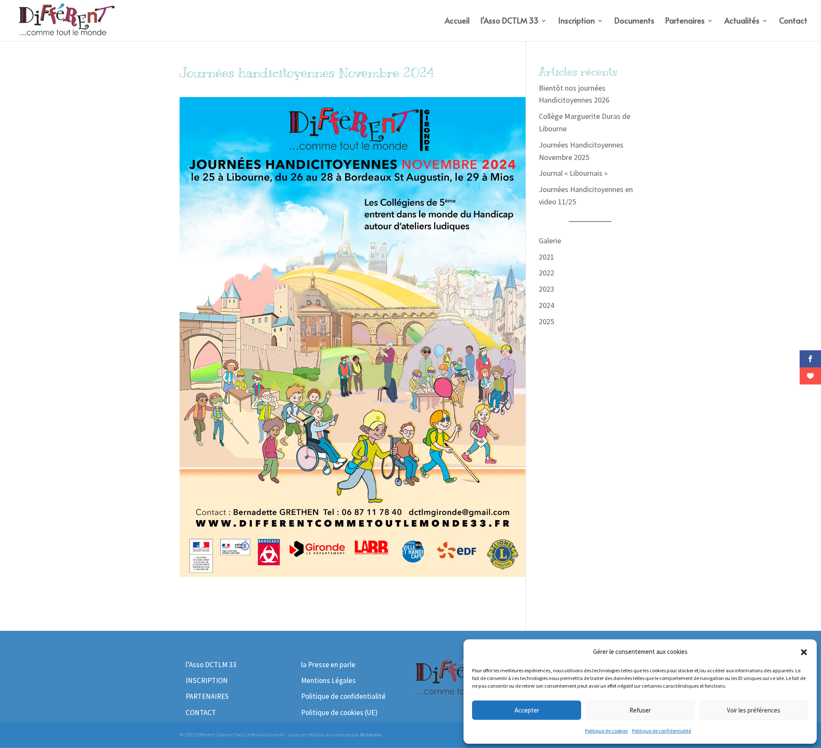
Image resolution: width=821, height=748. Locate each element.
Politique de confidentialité (661, 730)
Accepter (526, 710)
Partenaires (685, 22)
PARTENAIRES (207, 696)
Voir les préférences (753, 710)
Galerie (550, 240)
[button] (804, 652)
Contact (793, 22)
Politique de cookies (606, 730)
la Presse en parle (328, 664)
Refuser (640, 710)
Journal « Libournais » (573, 173)
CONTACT (201, 712)
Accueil (457, 22)
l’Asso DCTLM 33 (509, 22)
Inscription (576, 22)
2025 (546, 321)
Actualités (741, 22)
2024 (547, 305)
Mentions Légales (328, 680)
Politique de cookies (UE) (339, 712)
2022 (546, 273)
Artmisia (370, 734)
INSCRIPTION (207, 680)
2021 (546, 257)
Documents (634, 22)
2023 (546, 289)
